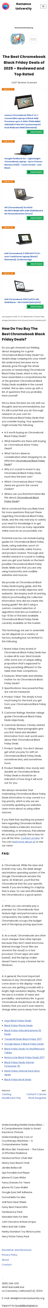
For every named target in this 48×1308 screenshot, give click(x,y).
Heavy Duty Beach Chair (16, 1163)
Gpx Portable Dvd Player (16, 1172)
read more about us (23, 841)
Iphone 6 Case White (14, 1177)
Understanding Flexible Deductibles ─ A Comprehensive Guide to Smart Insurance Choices (23, 1128)
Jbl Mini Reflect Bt (12, 1167)
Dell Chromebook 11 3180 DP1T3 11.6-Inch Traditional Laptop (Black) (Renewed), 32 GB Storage (22, 256)
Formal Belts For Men (14, 1197)
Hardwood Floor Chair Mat (17, 1158)
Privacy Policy (9, 1255)
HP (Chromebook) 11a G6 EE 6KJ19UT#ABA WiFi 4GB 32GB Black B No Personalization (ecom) (23, 210)
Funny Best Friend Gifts (15, 1207)
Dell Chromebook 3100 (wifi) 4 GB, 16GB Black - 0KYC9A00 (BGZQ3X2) (22, 301)
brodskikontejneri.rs (26, 1305)
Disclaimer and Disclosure (17, 1250)
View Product (36, 132)
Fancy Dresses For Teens (16, 1182)
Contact (7, 1264)
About (5, 1259)
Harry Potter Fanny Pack (15, 1236)
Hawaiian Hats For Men (15, 1216)
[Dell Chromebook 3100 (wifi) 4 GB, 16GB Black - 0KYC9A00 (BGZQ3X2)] (24, 286)
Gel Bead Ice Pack (12, 1212)
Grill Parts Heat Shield (14, 1202)
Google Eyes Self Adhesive (17, 1192)
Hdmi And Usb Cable (13, 1226)
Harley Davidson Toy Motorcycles (21, 1231)
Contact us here (30, 838)
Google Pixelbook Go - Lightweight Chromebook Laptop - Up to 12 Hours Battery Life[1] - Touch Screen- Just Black (23, 163)
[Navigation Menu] (43, 6)
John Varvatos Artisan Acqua (19, 1221)
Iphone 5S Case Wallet (15, 1187)
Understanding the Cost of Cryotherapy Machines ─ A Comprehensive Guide (17, 1140)
